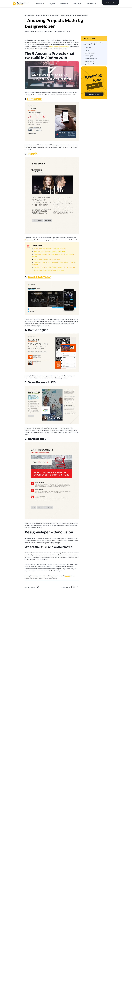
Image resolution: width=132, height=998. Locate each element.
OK (4, 3)
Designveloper (29, 15)
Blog (37, 15)
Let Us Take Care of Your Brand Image (47, 259)
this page (67, 576)
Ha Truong (48, 31)
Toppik (32, 153)
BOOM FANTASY (39, 277)
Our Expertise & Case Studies (50, 15)
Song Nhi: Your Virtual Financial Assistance (49, 251)
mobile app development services (59, 46)
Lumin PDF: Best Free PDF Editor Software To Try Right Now (54, 267)
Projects (52, 4)
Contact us (64, 4)
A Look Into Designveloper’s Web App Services (50, 248)
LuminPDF (34, 99)
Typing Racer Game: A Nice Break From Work (49, 270)
